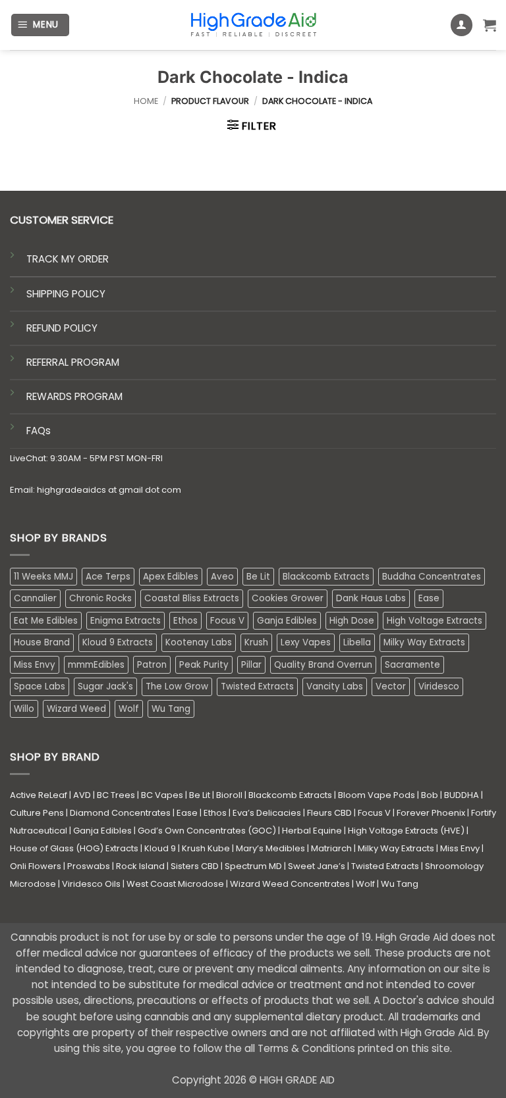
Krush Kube (206, 848)
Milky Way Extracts (424, 642)
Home (146, 101)
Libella (357, 642)
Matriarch (331, 848)
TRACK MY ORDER (67, 259)
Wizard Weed (76, 709)
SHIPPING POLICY (65, 294)
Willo (24, 709)
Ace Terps (108, 576)
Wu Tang (171, 709)
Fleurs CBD (329, 813)
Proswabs (88, 866)
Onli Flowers (35, 866)
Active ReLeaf (38, 795)
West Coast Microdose (175, 884)
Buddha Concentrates (431, 576)
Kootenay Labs (198, 642)
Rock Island (140, 866)
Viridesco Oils (91, 884)
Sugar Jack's (105, 686)
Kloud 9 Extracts (117, 642)
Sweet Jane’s (316, 866)
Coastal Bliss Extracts (191, 598)
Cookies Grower (287, 598)
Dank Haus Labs (371, 598)
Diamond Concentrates (120, 813)
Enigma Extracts (125, 620)
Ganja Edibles (287, 620)
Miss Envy (34, 665)
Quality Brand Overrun (323, 665)
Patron (152, 665)
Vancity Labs (334, 686)
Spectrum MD (253, 866)
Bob (429, 795)
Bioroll (229, 795)
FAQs (38, 430)
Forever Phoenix (431, 813)
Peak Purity (204, 665)
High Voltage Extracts (434, 620)
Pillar (251, 665)
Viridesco (438, 686)
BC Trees (116, 795)
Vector (391, 686)
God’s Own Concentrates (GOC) (207, 830)
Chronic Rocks (100, 598)
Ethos (185, 620)
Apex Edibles (170, 576)
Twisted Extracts (257, 686)
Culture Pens (37, 813)
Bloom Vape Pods (376, 795)
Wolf (129, 709)
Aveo (222, 576)
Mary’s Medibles (270, 848)
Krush (256, 642)
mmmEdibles (96, 665)
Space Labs (39, 686)
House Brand (42, 642)
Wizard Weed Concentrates (290, 884)
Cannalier (35, 598)
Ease (428, 598)
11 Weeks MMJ (43, 576)
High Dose (351, 620)
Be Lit (258, 576)
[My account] (462, 25)
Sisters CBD (195, 866)
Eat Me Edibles (46, 620)
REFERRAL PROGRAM (72, 362)
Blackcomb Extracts (326, 576)
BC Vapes (162, 795)
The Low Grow (177, 686)
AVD (82, 795)
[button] (40, 25)
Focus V (227, 620)
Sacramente (412, 665)
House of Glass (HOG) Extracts (74, 848)
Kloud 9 (160, 848)
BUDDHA (461, 795)
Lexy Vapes (306, 642)
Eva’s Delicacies (267, 813)
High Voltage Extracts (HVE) (406, 830)
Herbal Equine (312, 830)
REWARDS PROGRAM (74, 396)
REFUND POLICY (62, 328)
